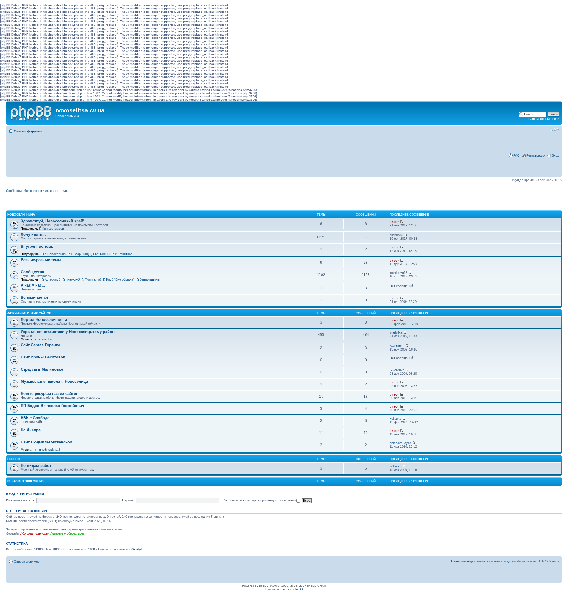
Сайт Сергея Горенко (40, 345)
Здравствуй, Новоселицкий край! (52, 221)
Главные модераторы (67, 533)
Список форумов (28, 131)
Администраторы (34, 533)
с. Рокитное (124, 254)
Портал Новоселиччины (44, 319)
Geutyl (136, 549)
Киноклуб (73, 279)
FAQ (516, 155)
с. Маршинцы (81, 254)
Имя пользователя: (20, 500)
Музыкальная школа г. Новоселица (54, 381)
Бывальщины (150, 279)
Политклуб (93, 279)
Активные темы (56, 190)
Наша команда (462, 561)
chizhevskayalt (50, 449)
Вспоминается (34, 297)
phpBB (264, 585)
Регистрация (535, 155)
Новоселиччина (21, 214)
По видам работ (36, 465)
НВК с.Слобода (35, 418)
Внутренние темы (37, 246)
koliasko (395, 418)
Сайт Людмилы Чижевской (46, 442)
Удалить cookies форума (495, 561)
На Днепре (31, 430)
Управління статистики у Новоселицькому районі (68, 331)
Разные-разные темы (41, 260)
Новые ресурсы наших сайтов (49, 393)
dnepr (394, 222)
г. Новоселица (55, 254)
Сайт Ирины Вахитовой (43, 357)
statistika (45, 339)
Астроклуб (52, 279)
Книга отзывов (53, 228)
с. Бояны (103, 254)
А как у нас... (33, 285)
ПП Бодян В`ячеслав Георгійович (52, 405)
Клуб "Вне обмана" (120, 279)
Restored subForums (25, 481)
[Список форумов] (31, 112)
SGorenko (397, 346)
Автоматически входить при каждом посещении (259, 500)
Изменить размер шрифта (555, 130)
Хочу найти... (33, 234)
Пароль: (128, 500)
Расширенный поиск (543, 118)
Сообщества (32, 272)
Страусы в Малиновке (42, 369)
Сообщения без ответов (24, 190)
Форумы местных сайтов (29, 313)
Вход (555, 155)
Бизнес (13, 459)
